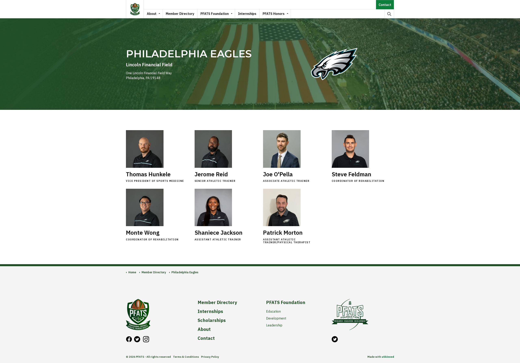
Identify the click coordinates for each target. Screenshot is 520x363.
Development (276, 318)
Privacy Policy (210, 357)
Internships (247, 14)
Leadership (274, 325)
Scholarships (212, 320)
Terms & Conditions (186, 357)
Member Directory (180, 14)
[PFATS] (135, 9)
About (151, 14)
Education (273, 311)
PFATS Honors (274, 14)
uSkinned (388, 357)
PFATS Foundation (214, 14)
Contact (385, 5)
